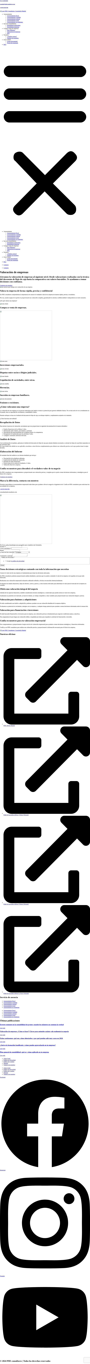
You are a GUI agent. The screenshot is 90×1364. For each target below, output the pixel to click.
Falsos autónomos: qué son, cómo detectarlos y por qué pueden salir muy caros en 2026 (31, 1038)
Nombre (3, 546)
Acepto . (16, 561)
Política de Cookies (9, 1061)
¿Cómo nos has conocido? (8, 552)
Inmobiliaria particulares (13, 25)
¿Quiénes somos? (12, 36)
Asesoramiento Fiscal (13, 16)
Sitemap (6, 1063)
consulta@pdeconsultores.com (7, 4)
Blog (5, 44)
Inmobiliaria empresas (13, 27)
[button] (45, 138)
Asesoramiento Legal (13, 20)
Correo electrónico (5, 548)
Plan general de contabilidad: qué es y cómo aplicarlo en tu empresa (24, 1052)
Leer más (2, 1028)
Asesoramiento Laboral (13, 19)
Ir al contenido (4, 1)
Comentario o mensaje (6, 556)
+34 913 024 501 (4, 7)
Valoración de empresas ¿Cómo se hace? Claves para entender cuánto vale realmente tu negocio (34, 1031)
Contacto (6, 265)
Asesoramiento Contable (14, 17)
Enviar (2, 565)
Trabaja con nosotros (13, 38)
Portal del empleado (12, 43)
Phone (2, 550)
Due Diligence (11, 30)
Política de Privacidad (10, 1060)
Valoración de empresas (13, 31)
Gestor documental (12, 41)
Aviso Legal (7, 1058)
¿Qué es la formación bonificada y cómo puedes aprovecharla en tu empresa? (28, 1045)
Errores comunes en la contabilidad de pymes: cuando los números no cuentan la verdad (32, 1025)
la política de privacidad (17, 561)
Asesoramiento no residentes (15, 22)
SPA (8, 33)
